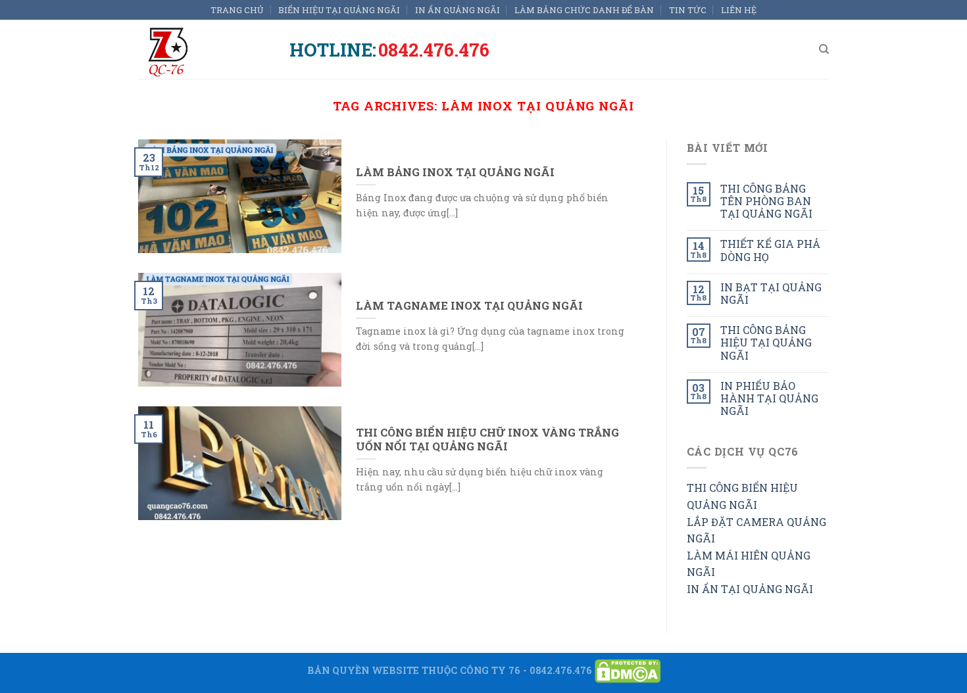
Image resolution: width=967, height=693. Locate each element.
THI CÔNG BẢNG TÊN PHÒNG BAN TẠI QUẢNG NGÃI (766, 201)
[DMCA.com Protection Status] (627, 669)
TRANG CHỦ (237, 10)
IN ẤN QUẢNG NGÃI (457, 10)
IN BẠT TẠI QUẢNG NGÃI (771, 293)
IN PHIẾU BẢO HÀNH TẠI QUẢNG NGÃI (769, 398)
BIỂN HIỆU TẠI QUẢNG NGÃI (339, 10)
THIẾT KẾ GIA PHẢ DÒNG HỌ (770, 249)
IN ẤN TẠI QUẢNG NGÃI (750, 589)
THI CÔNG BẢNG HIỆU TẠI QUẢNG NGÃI (766, 342)
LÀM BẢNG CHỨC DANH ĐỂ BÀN (584, 10)
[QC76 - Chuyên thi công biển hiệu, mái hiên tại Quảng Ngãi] (204, 49)
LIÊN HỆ (738, 10)
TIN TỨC (688, 10)
